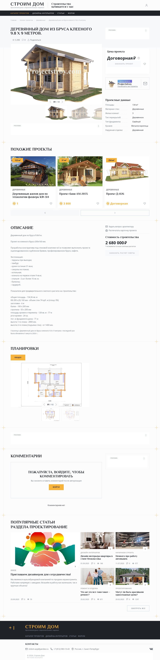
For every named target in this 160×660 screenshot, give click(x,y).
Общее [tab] (18, 357)
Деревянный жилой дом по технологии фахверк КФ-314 (30, 195)
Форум (81, 636)
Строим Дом (27, 5)
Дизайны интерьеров (56, 636)
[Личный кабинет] (146, 5)
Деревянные (18, 189)
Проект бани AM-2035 (73, 193)
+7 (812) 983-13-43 (62, 649)
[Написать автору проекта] (145, 83)
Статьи (72, 636)
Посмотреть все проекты (128, 86)
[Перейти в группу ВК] (151, 649)
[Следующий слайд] (115, 213)
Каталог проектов (34, 636)
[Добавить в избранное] (145, 64)
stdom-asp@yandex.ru (38, 649)
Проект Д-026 (115, 193)
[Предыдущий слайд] (45, 213)
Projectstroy (125, 84)
